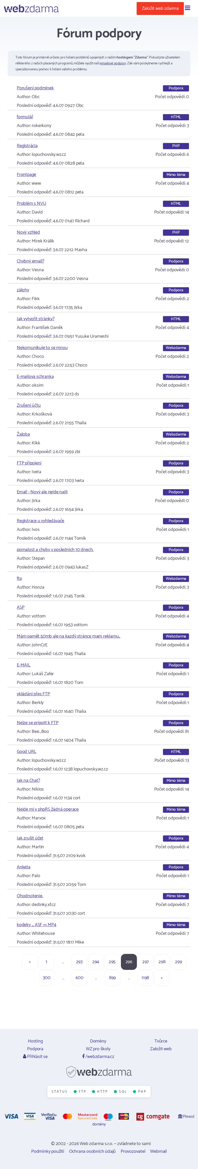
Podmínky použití (47, 1151)
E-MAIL (23, 665)
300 (46, 978)
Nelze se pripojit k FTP (37, 723)
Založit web (161, 1049)
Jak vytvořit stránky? (35, 319)
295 (112, 962)
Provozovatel (133, 1151)
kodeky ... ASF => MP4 (36, 925)
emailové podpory (113, 63)
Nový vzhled (28, 232)
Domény (98, 1041)
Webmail (158, 1151)
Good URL (26, 752)
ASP (20, 607)
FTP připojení (29, 463)
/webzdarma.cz (99, 1057)
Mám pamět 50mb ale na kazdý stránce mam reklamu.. (68, 636)
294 (95, 962)
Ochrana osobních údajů (92, 1151)
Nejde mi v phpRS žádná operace (48, 809)
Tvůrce (160, 1041)
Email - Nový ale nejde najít (42, 492)
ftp (19, 578)
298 (162, 962)
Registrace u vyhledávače (40, 521)
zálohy (23, 290)
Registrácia (27, 146)
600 (79, 978)
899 (112, 978)
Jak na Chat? (28, 780)
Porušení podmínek (35, 88)
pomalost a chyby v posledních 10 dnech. (55, 550)
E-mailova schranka (35, 376)
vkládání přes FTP (33, 694)
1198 (145, 978)
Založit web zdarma (160, 8)
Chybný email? (30, 261)
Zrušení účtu (29, 405)
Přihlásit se (36, 1057)
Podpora (35, 1049)
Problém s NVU (31, 203)
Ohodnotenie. (30, 896)
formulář (25, 117)
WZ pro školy (98, 1049)
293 (79, 962)
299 (178, 962)
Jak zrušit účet (30, 838)
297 (145, 962)
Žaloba (23, 434)
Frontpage (26, 175)
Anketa (23, 867)
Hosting (35, 1041)
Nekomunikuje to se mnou (42, 348)
